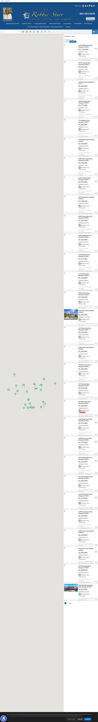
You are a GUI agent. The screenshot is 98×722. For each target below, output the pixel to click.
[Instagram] (83, 6)
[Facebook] (85, 6)
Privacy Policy (10, 716)
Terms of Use (17, 716)
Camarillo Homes (26, 23)
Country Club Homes (54, 23)
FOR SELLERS (88, 23)
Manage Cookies (71, 719)
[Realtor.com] (92, 6)
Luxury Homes (67, 23)
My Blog (68, 27)
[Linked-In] (87, 6)
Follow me (78, 6)
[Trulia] (89, 6)
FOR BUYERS (77, 23)
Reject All (80, 719)
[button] (3, 718)
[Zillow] (94, 6)
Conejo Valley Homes (40, 23)
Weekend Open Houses (12, 23)
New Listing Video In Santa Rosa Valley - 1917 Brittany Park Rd (45, 27)
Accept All (87, 719)
